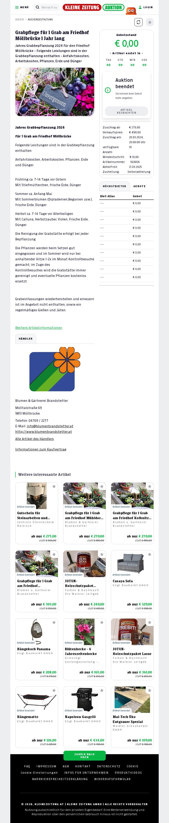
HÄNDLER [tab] (26, 338)
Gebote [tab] (139, 186)
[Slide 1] (47, 109)
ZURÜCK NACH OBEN (84, 755)
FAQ (27, 766)
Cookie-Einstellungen (39, 772)
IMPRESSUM (46, 766)
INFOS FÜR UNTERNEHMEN (86, 772)
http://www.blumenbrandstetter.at (43, 431)
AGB (66, 766)
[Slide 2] (55, 109)
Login (148, 7)
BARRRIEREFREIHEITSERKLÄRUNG (60, 779)
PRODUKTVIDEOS (128, 772)
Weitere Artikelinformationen (38, 327)
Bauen (19, 19)
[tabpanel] (54, 393)
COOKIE (133, 766)
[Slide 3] (62, 109)
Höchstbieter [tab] (114, 186)
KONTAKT (83, 766)
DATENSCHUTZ (109, 766)
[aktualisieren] (138, 22)
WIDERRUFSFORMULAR (112, 779)
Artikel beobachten (126, 111)
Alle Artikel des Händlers (34, 438)
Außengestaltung (40, 19)
